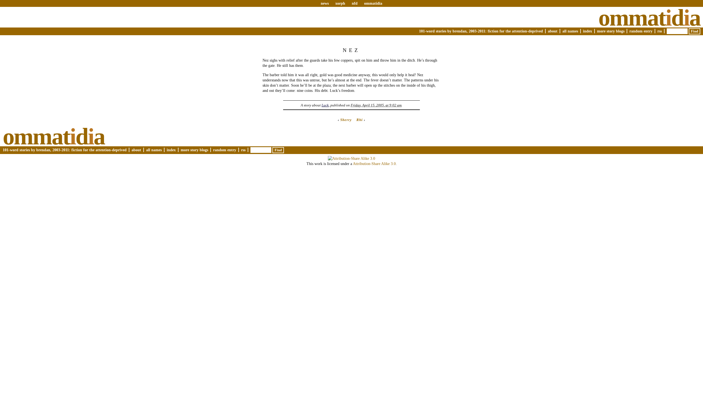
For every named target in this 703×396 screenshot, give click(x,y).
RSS (659, 31)
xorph (340, 3)
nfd (355, 3)
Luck (325, 105)
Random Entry (640, 31)
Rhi (359, 120)
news (325, 3)
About (552, 31)
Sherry (346, 120)
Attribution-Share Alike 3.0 (374, 163)
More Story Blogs (610, 31)
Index (587, 31)
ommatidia (373, 3)
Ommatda (649, 17)
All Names (570, 31)
